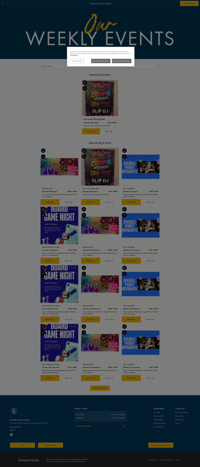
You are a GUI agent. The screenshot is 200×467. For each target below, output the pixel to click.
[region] (101, 57)
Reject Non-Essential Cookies (100, 61)
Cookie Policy (74, 55)
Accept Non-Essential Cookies (121, 61)
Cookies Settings (77, 61)
